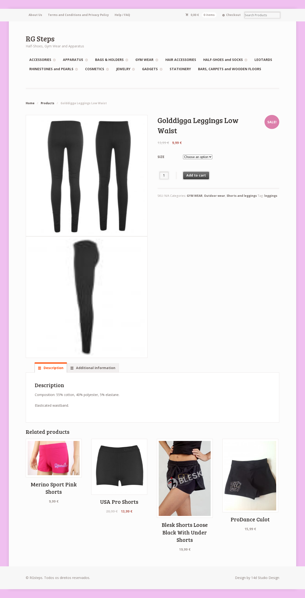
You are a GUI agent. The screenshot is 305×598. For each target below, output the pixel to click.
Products (47, 103)
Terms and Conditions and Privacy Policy (78, 15)
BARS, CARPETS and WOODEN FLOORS (229, 69)
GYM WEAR (144, 59)
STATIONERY (180, 69)
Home (30, 103)
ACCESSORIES (40, 59)
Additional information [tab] (95, 368)
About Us (35, 15)
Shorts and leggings (242, 196)
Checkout (233, 15)
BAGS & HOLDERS (109, 59)
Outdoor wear (214, 196)
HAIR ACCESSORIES (180, 59)
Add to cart (196, 175)
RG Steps (40, 38)
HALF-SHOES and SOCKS (223, 59)
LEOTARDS (263, 59)
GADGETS (150, 69)
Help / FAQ (122, 15)
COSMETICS (94, 69)
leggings (270, 196)
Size (161, 156)
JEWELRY (123, 69)
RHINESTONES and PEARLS (51, 69)
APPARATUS (73, 59)
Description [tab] (53, 368)
